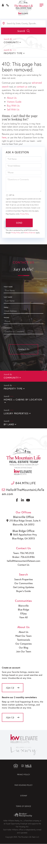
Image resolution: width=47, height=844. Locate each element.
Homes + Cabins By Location (23, 399)
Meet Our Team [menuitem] (23, 635)
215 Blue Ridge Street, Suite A (24, 520)
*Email (6, 307)
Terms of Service (29, 233)
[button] (23, 31)
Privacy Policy (24, 214)
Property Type (13, 388)
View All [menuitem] (23, 617)
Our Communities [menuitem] (23, 583)
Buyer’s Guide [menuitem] (23, 591)
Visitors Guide (14, 101)
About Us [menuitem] (23, 631)
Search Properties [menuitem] (23, 579)
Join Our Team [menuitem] (23, 651)
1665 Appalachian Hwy (25, 534)
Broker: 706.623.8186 (23, 556)
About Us (12, 97)
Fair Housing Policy (23, 785)
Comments (8, 328)
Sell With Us (13, 109)
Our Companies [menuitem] (23, 643)
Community (11, 377)
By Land (9, 424)
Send (19, 222)
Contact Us (23, 349)
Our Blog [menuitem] (23, 647)
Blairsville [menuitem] (23, 605)
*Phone (6, 317)
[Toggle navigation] (41, 4)
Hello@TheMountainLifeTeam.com (23, 492)
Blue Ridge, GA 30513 (23, 538)
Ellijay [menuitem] (23, 613)
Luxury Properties (16, 413)
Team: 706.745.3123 (23, 553)
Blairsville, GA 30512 (23, 524)
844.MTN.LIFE (25, 483)
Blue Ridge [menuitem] (23, 609)
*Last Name (8, 297)
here (4, 137)
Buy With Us (13, 105)
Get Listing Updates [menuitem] (23, 587)
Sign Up (10, 717)
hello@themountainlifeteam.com (23, 560)
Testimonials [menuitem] (23, 639)
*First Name (8, 287)
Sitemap (23, 795)
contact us (22, 86)
